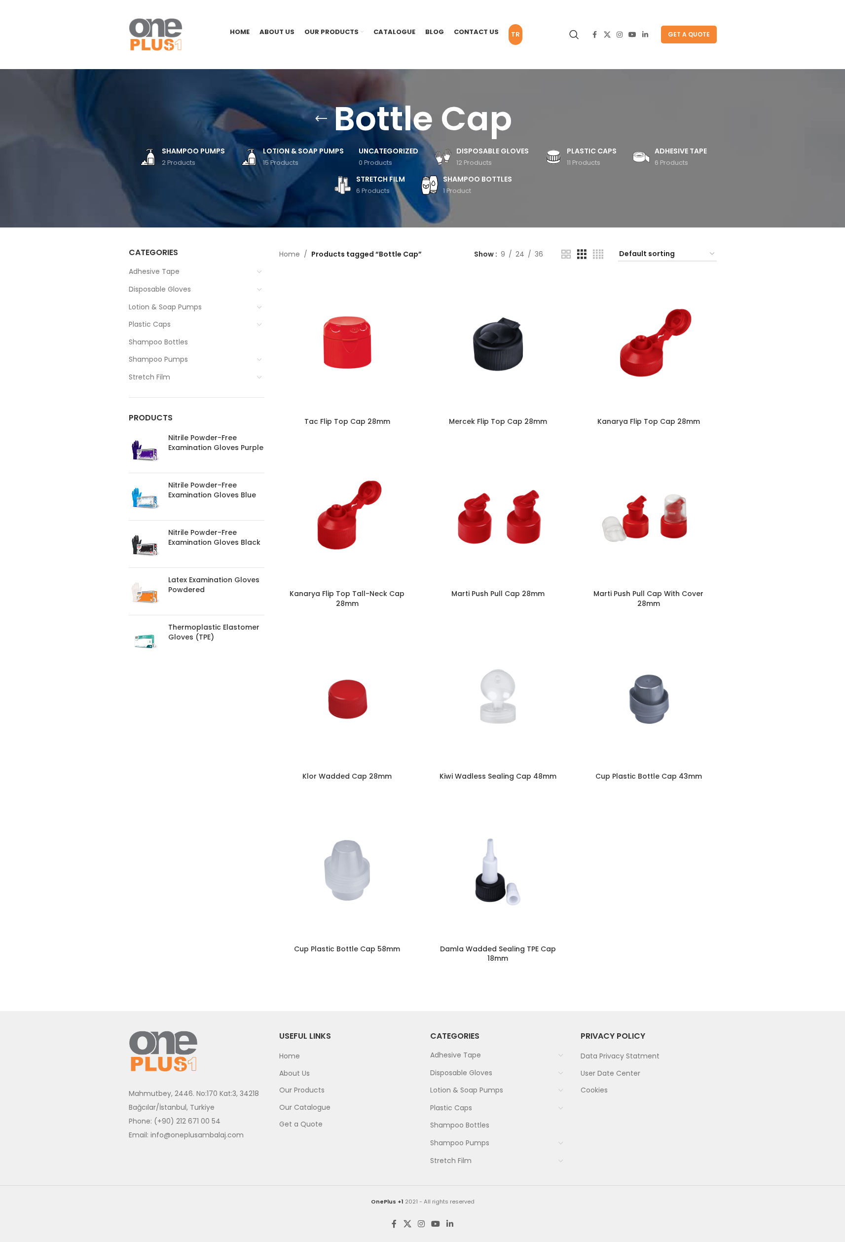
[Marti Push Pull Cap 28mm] (498, 517)
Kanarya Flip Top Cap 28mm (648, 421)
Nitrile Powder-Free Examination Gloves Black (214, 537)
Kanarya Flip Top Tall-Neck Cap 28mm (347, 598)
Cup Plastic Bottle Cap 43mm (648, 776)
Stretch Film (149, 377)
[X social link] (607, 34)
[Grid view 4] (598, 254)
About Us (294, 1073)
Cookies (594, 1090)
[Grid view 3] (582, 254)
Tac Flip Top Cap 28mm (347, 421)
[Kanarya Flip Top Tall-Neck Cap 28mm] (347, 517)
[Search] (574, 34)
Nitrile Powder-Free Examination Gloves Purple (215, 442)
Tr (515, 34)
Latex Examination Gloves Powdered (213, 585)
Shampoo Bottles (158, 342)
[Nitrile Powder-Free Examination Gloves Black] (145, 544)
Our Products (302, 1090)
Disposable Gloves (160, 289)
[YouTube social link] (632, 34)
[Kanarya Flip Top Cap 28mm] (649, 344)
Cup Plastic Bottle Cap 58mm (347, 949)
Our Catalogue (305, 1107)
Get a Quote (689, 34)
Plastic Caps (150, 324)
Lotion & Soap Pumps (165, 307)
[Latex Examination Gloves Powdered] (145, 591)
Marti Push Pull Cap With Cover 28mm (648, 598)
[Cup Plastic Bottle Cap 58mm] (347, 872)
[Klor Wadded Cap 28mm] (347, 699)
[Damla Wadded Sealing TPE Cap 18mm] (498, 872)
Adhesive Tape (154, 271)
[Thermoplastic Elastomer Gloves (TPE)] (145, 639)
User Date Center (610, 1073)
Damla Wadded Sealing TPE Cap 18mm (498, 954)
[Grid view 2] (566, 254)
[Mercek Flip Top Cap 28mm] (498, 344)
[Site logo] (156, 34)
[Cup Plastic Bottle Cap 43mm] (649, 699)
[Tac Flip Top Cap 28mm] (347, 344)
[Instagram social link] (619, 34)
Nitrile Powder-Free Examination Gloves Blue (212, 490)
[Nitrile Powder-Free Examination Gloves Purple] (145, 449)
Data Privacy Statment (620, 1056)
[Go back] (321, 119)
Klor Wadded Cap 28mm (347, 776)
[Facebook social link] (595, 34)
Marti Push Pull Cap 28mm (498, 594)
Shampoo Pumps (158, 359)
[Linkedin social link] (645, 34)
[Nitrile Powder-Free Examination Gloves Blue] (145, 497)
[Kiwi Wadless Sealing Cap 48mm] (498, 699)
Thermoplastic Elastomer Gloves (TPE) (213, 632)
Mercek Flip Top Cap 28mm (498, 421)
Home (289, 254)
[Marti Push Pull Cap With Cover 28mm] (649, 517)
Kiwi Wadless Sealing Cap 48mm (498, 776)
